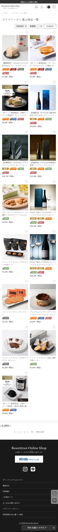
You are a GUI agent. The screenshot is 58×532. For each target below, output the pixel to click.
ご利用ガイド (8, 497)
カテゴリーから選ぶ (19, 13)
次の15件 (40, 432)
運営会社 (6, 485)
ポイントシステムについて (13, 480)
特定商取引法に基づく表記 (13, 514)
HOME (5, 13)
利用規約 (6, 491)
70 (32, 432)
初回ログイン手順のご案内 (29, 2)
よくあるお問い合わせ (11, 503)
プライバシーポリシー (11, 508)
